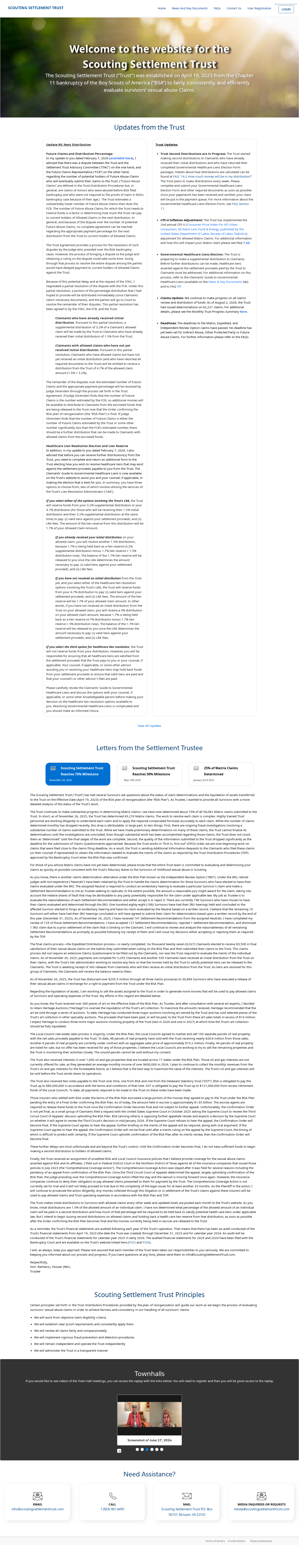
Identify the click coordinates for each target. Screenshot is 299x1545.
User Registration (259, 8)
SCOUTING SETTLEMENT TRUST (35, 7)
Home (162, 8)
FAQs (217, 8)
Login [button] (286, 9)
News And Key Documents (190, 8)
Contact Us (234, 8)
